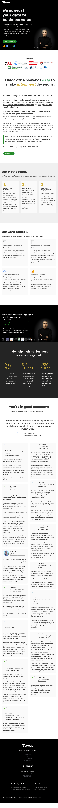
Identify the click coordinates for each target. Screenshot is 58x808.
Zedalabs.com (42, 681)
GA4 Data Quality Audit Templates (20, 789)
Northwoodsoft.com (15, 591)
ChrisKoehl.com (42, 486)
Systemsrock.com (43, 529)
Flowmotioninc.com (43, 448)
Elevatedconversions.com (12, 670)
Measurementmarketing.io (12, 455)
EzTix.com (35, 603)
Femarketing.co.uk (43, 637)
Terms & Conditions (39, 789)
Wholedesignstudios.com (12, 719)
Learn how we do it (10, 41)
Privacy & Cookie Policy (40, 787)
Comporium (13, 490)
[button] (55, 3)
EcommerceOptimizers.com (17, 555)
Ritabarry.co (41, 567)
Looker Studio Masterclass (18, 787)
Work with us (9, 153)
